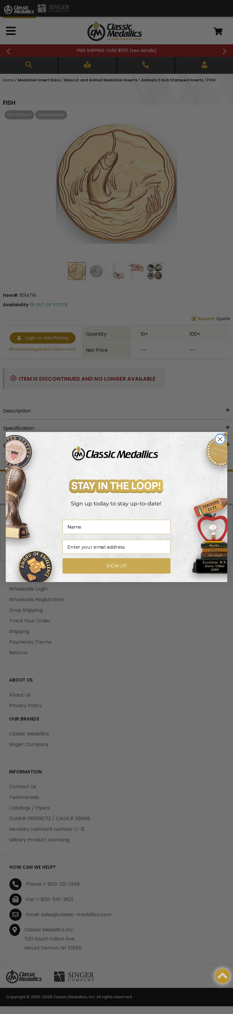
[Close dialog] (220, 439)
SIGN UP (116, 566)
